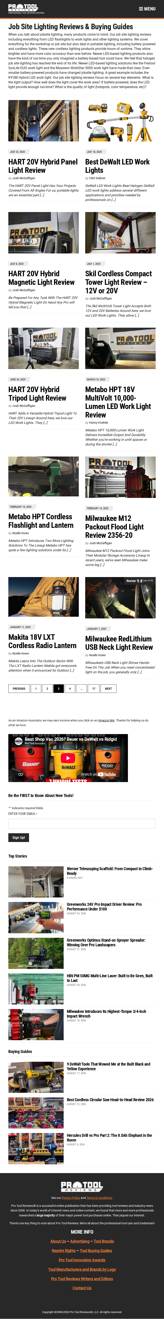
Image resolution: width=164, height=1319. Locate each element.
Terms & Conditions (99, 1197)
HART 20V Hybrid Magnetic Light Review (41, 278)
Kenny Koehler (98, 422)
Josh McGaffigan (23, 178)
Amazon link (106, 720)
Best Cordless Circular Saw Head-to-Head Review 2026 (110, 1099)
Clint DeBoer (97, 178)
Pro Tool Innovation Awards (82, 1260)
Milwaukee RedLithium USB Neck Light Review (119, 643)
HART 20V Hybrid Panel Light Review (43, 166)
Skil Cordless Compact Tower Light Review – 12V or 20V (118, 282)
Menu (149, 9)
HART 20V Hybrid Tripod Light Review (37, 394)
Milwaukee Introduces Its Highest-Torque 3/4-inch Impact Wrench (106, 1014)
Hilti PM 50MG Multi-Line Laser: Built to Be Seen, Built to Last (109, 978)
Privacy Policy (71, 1197)
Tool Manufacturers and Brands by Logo (82, 1269)
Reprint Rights (64, 1250)
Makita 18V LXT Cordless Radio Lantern (42, 641)
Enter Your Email (22, 814)
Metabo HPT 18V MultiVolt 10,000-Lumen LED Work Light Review (118, 402)
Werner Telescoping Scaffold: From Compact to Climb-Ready (110, 871)
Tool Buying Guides (96, 1250)
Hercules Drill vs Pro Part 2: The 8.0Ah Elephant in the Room (109, 1138)
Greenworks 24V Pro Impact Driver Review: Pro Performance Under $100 (104, 907)
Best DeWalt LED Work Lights (117, 166)
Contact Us (82, 1288)
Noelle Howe (20, 533)
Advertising (79, 1241)
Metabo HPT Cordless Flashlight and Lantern (40, 521)
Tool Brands (104, 1241)
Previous (19, 688)
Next (108, 688)
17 (93, 688)
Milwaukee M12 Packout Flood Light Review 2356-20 (114, 527)
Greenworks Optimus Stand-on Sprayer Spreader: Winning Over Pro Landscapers (106, 942)
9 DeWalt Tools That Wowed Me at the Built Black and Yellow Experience (108, 1066)
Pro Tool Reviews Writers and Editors (82, 1278)
